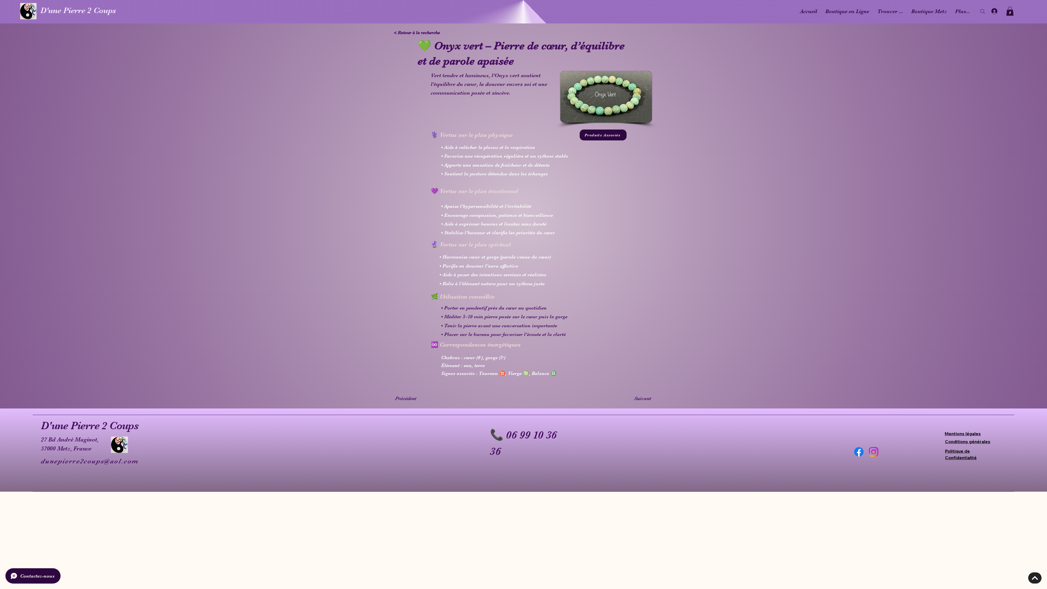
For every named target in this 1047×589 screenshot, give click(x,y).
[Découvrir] (1035, 578)
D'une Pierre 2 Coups (78, 10)
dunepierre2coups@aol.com (90, 461)
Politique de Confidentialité (961, 454)
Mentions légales (963, 433)
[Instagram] (873, 452)
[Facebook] (859, 452)
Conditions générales (967, 441)
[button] (1010, 11)
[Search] (982, 11)
